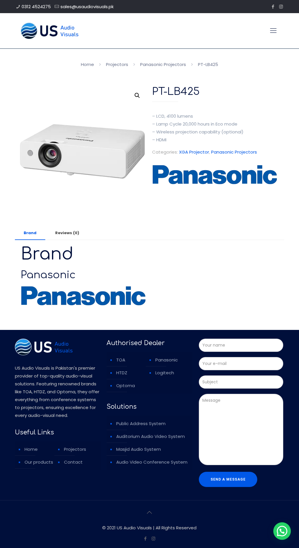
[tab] (30, 233)
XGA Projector (194, 152)
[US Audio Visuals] (50, 30)
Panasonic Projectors (163, 64)
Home (87, 64)
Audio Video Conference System (151, 462)
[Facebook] (273, 7)
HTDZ (121, 373)
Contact (73, 462)
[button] (137, 95)
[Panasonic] (214, 176)
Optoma (125, 385)
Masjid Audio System (138, 449)
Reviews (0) (67, 233)
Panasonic (166, 360)
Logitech (164, 373)
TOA (120, 360)
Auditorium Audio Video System (150, 436)
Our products (39, 462)
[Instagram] (281, 7)
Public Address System (141, 423)
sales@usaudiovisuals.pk (87, 7)
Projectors (117, 64)
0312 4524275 (36, 7)
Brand (30, 233)
